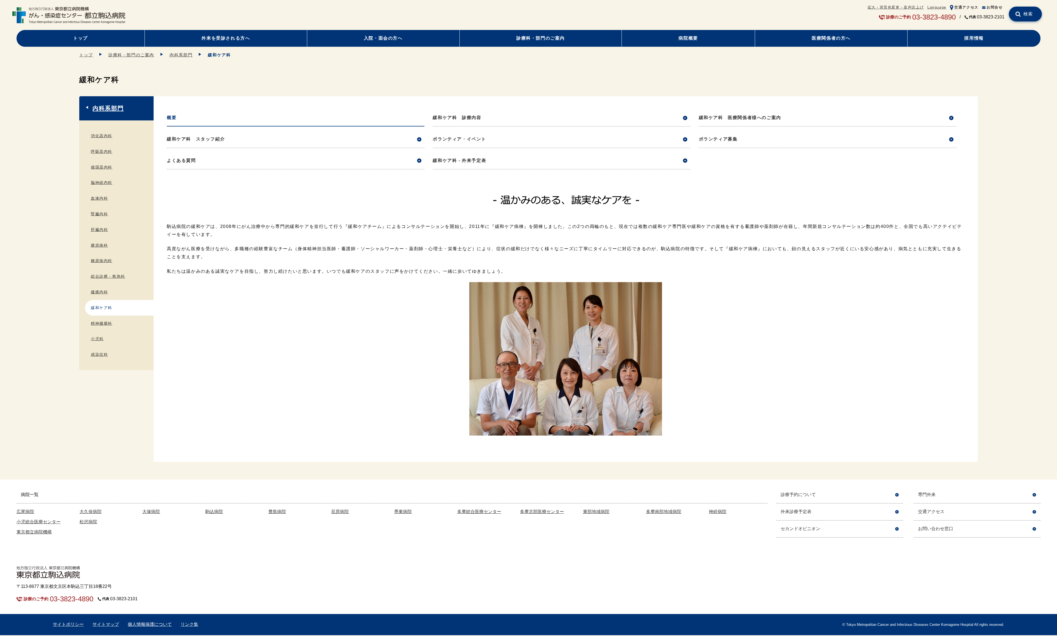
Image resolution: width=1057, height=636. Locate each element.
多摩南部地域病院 (663, 511)
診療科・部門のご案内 (540, 38)
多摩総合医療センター (479, 511)
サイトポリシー (68, 624)
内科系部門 (181, 55)
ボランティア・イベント (459, 139)
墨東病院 (403, 511)
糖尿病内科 (101, 260)
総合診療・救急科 (108, 276)
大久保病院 (91, 511)
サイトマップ (105, 624)
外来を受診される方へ (225, 38)
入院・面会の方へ (383, 38)
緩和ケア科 (101, 307)
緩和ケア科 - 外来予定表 (459, 160)
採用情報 (974, 38)
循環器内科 (101, 167)
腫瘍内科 (99, 292)
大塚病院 (151, 511)
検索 (1028, 14)
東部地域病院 (596, 511)
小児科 (97, 339)
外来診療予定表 (796, 511)
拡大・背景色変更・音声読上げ (896, 7)
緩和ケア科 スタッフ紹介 (196, 139)
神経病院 (717, 511)
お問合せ (994, 7)
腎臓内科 (99, 214)
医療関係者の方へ (831, 38)
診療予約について (798, 494)
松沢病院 (88, 521)
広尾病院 (25, 511)
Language (936, 7)
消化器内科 (101, 136)
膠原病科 (99, 245)
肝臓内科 (99, 229)
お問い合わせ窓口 (935, 528)
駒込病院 (214, 511)
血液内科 (99, 198)
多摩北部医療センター (542, 511)
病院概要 (688, 38)
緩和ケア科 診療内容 (457, 117)
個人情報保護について (150, 624)
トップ (80, 38)
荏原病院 (340, 511)
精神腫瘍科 (101, 323)
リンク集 (189, 624)
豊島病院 (277, 511)
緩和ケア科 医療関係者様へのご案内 (740, 117)
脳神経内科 (101, 182)
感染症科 (99, 354)
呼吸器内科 (101, 151)
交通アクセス (966, 7)
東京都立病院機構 (34, 532)
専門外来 (927, 494)
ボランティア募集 (718, 139)
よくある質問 (181, 160)
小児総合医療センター (39, 521)
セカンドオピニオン (800, 528)
